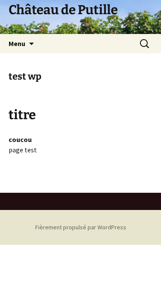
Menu (17, 43)
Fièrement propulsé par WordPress (80, 227)
